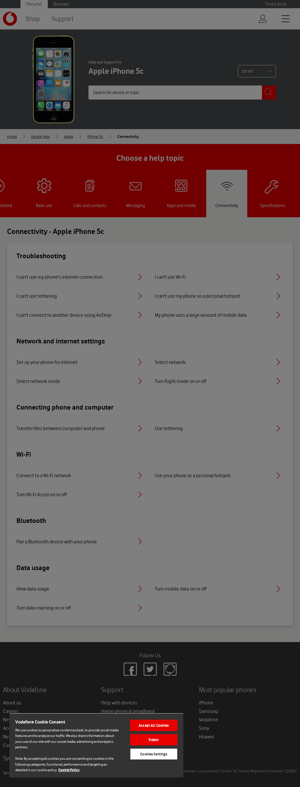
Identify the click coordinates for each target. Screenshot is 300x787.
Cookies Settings (153, 754)
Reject (154, 740)
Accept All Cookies (154, 725)
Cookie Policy (69, 770)
